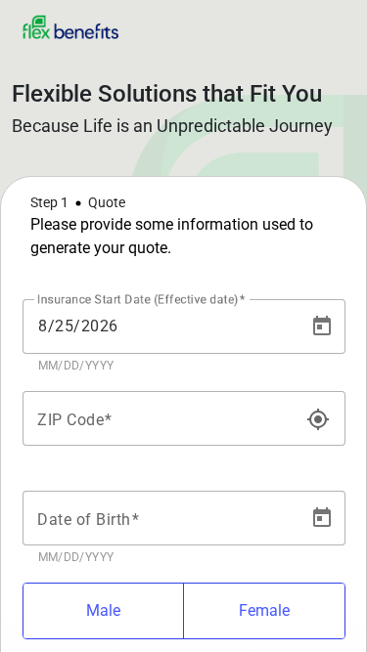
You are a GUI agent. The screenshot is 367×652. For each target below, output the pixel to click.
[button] (183, 226)
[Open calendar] (321, 326)
